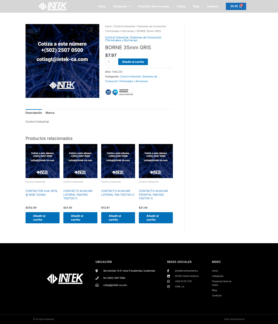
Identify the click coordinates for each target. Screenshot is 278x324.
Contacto (212, 6)
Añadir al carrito (133, 62)
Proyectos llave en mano (153, 6)
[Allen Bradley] (119, 92)
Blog (196, 6)
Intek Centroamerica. (234, 319)
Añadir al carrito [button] (39, 217)
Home (102, 6)
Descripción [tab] (34, 112)
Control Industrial (124, 26)
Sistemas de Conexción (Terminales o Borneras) (133, 39)
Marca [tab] (50, 112)
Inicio (108, 26)
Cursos (181, 6)
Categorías (120, 6)
